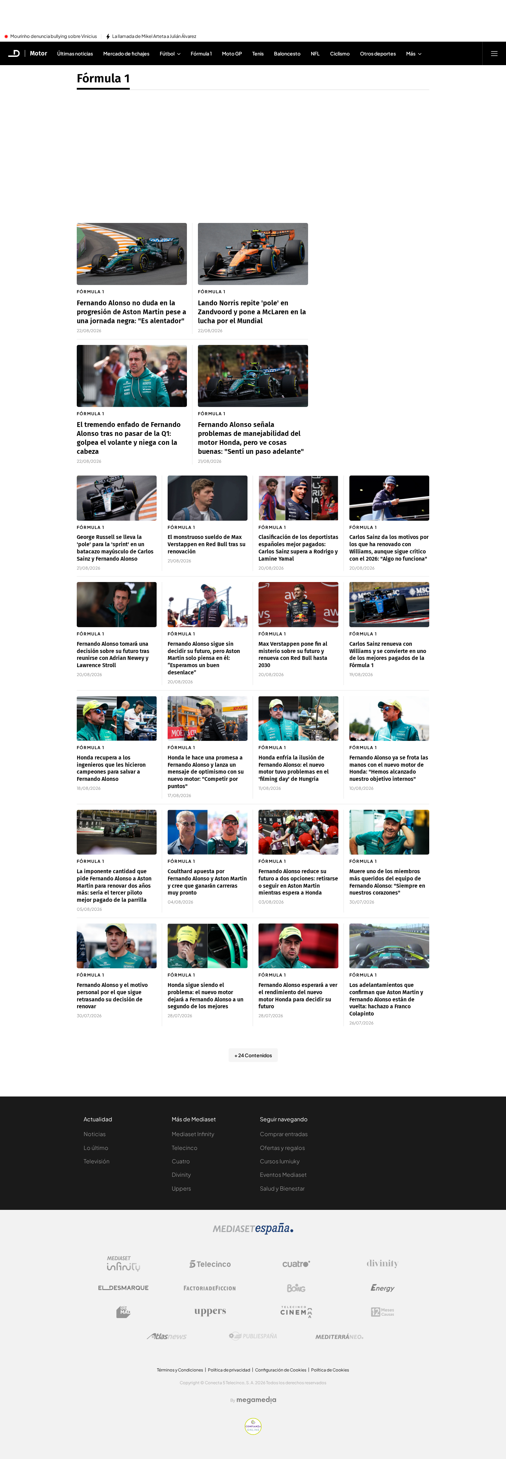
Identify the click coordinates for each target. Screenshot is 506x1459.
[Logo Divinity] (383, 1264)
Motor (38, 53)
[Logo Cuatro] (296, 1264)
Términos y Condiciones (180, 1370)
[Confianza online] (253, 1433)
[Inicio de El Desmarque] (14, 53)
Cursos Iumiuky (280, 1161)
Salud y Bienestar (282, 1188)
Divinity (181, 1174)
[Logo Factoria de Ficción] (210, 1288)
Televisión (96, 1161)
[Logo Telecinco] (210, 1264)
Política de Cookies (330, 1370)
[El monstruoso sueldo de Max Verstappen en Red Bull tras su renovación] (207, 498)
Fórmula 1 (103, 78)
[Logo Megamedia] (256, 1400)
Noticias (95, 1133)
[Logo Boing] (296, 1288)
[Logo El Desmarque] (123, 1288)
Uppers (181, 1188)
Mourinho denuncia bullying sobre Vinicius (53, 36)
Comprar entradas (284, 1133)
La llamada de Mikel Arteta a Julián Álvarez (154, 36)
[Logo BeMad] (123, 1312)
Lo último (96, 1147)
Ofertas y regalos (282, 1147)
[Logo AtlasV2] (167, 1336)
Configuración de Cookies (280, 1370)
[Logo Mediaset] (253, 1232)
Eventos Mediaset (283, 1174)
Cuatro (181, 1161)
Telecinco (185, 1147)
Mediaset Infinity (193, 1133)
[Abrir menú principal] (494, 53)
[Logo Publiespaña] (253, 1336)
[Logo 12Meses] (382, 1312)
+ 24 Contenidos (253, 1055)
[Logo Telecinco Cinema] (296, 1312)
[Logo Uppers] (210, 1312)
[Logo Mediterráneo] (339, 1336)
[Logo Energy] (383, 1288)
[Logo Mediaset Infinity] (123, 1264)
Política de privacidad (229, 1370)
